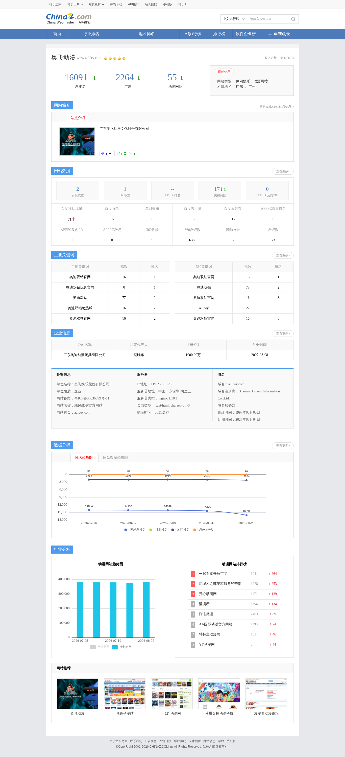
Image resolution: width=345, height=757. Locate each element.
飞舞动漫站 (125, 713)
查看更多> (283, 171)
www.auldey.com (89, 58)
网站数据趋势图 (115, 458)
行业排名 (91, 34)
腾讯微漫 (206, 614)
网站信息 (224, 72)
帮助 (221, 741)
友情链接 (165, 741)
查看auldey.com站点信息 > (277, 106)
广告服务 (151, 741)
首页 (57, 34)
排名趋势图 (84, 458)
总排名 (80, 86)
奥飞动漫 (77, 713)
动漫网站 (175, 86)
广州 (252, 86)
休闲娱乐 (243, 81)
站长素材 (95, 4)
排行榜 (219, 34)
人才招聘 (195, 741)
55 (172, 77)
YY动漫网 (207, 644)
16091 (77, 77)
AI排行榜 (193, 34)
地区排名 (147, 34)
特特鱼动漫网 (209, 634)
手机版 (231, 741)
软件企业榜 (246, 34)
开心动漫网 (208, 594)
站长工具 (73, 4)
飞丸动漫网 (172, 713)
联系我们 (136, 741)
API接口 (133, 4)
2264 (125, 77)
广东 (127, 86)
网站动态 (209, 741)
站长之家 (55, 4)
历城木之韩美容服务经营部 (220, 584)
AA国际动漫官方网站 (215, 624)
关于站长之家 (118, 741)
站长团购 (151, 4)
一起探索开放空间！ (215, 574)
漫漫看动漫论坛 (266, 713)
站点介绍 (78, 118)
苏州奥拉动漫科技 (219, 713)
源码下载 (116, 4)
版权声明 (180, 741)
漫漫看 (204, 604)
